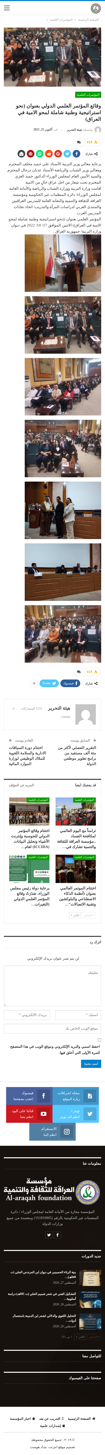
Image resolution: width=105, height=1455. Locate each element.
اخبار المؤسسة (20, 1419)
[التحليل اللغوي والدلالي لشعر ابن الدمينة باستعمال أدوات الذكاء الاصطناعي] (90, 1322)
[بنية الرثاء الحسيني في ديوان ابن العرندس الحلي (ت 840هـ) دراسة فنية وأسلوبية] (90, 1278)
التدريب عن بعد (49, 1419)
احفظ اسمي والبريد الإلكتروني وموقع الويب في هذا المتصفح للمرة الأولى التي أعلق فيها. (55, 1050)
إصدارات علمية (50, 1426)
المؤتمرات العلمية (88, 95)
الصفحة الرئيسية (79, 1419)
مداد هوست (38, 1447)
